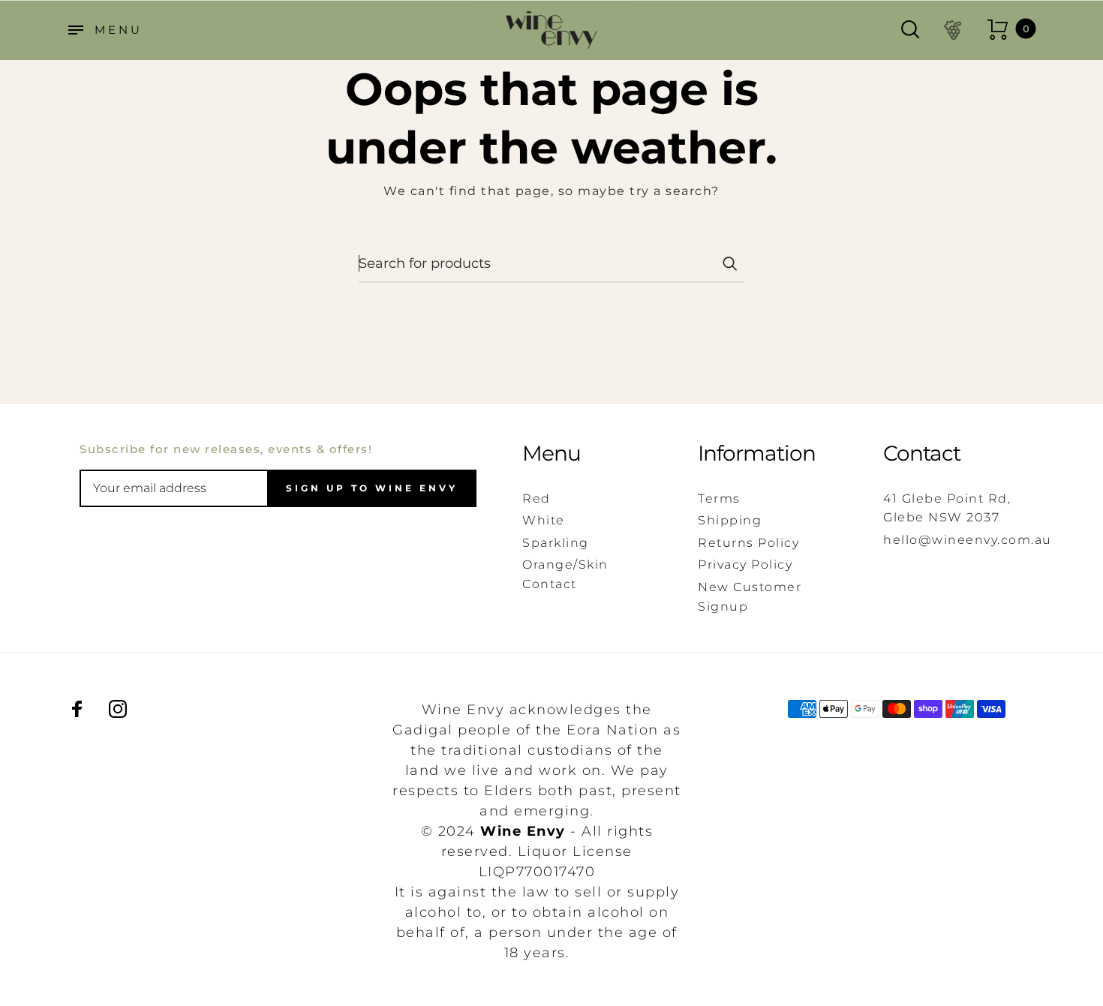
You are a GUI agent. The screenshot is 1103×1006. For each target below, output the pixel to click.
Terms (719, 498)
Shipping (730, 520)
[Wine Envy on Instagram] (118, 709)
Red (536, 498)
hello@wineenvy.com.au (967, 540)
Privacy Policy (745, 564)
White (543, 520)
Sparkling (555, 543)
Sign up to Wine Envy (372, 488)
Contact (921, 453)
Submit (729, 263)
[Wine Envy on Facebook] (77, 709)
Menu (551, 453)
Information (757, 453)
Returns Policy (748, 543)
